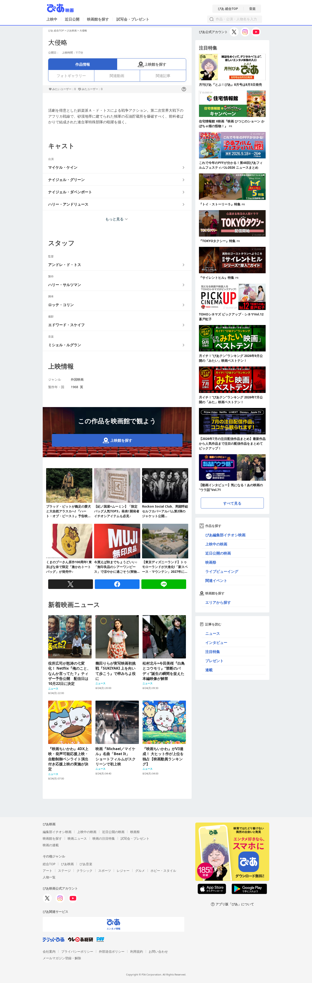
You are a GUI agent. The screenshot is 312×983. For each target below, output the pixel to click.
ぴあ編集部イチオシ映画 (225, 534)
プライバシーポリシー (77, 951)
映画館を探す (98, 19)
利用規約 (136, 951)
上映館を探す (155, 64)
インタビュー (216, 642)
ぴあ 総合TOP (228, 8)
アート (47, 870)
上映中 (51, 19)
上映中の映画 (216, 544)
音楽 (252, 8)
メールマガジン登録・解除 (62, 958)
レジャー (123, 870)
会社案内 (49, 951)
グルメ (140, 870)
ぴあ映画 (72, 30)
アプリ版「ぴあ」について (235, 904)
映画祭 (210, 562)
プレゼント (214, 660)
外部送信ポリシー (111, 951)
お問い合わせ (158, 951)
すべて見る (232, 503)
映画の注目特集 (104, 838)
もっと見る (114, 219)
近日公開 (72, 19)
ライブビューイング (221, 571)
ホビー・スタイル (163, 870)
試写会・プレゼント (132, 19)
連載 (209, 669)
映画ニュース (77, 838)
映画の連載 (51, 845)
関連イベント (216, 580)
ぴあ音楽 (85, 864)
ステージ (64, 870)
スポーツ (104, 870)
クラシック (85, 870)
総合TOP (49, 864)
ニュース (212, 633)
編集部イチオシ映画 (57, 832)
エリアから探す (218, 602)
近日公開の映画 (218, 553)
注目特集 (212, 651)
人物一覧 (49, 877)
